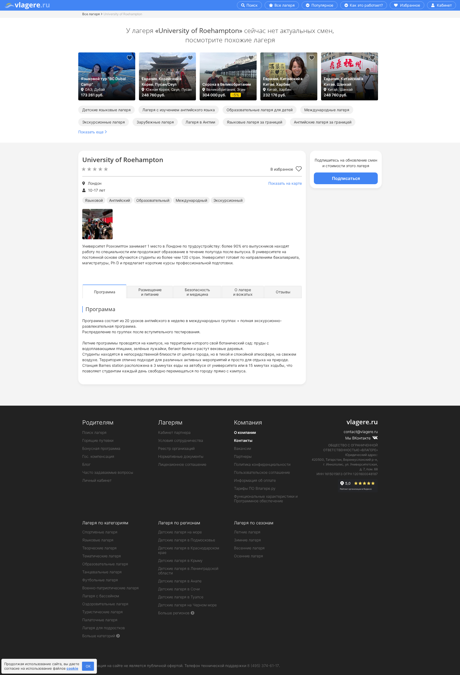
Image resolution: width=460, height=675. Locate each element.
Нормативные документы (180, 456)
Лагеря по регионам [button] (179, 522)
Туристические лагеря (102, 612)
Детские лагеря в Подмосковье (186, 540)
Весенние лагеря (249, 548)
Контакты (243, 440)
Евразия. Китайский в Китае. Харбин (283, 81)
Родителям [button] (97, 422)
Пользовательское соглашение (262, 472)
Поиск (251, 5)
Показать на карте (285, 183)
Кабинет (444, 5)
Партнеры (243, 456)
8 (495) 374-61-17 (263, 665)
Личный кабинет (97, 480)
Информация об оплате (255, 480)
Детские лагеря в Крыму (180, 560)
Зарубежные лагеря (155, 122)
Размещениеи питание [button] (150, 292)
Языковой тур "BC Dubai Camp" (103, 81)
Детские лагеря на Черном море (187, 605)
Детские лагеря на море (180, 532)
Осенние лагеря (248, 556)
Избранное (409, 5)
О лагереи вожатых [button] (243, 292)
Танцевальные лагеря (102, 572)
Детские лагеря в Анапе (180, 581)
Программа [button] (104, 292)
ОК (88, 666)
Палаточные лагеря (99, 620)
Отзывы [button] (283, 292)
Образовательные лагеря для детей (260, 110)
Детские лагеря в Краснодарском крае (188, 550)
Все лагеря (284, 5)
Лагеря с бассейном (100, 596)
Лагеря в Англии (200, 122)
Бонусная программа (101, 448)
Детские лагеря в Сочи (179, 589)
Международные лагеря (326, 110)
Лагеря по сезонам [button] (253, 522)
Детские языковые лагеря (106, 110)
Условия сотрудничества (180, 440)
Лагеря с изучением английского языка (178, 110)
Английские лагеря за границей (322, 122)
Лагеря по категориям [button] (105, 522)
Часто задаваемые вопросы (107, 472)
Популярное (321, 5)
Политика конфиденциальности (262, 464)
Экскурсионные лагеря (103, 122)
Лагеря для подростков (103, 627)
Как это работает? (366, 5)
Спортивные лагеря (99, 532)
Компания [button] (248, 422)
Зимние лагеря (247, 540)
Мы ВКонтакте (358, 438)
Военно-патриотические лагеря (110, 588)
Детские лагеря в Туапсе (180, 597)
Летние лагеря (247, 532)
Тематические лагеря (101, 556)
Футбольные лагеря (100, 580)
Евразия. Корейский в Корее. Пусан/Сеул (162, 81)
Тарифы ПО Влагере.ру (255, 488)
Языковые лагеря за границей (254, 122)
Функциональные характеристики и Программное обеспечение (266, 498)
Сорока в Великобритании (226, 84)
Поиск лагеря (94, 432)
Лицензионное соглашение (182, 464)
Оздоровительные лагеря (105, 604)
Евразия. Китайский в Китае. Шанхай (343, 81)
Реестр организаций (176, 448)
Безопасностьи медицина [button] (197, 292)
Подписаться (346, 178)
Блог (86, 464)
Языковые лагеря (97, 540)
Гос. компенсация (98, 456)
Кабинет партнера (174, 432)
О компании (245, 432)
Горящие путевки (97, 440)
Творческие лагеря (99, 548)
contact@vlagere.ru (361, 431)
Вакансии (242, 448)
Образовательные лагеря (105, 564)
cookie (72, 668)
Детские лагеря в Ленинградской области (188, 570)
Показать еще (91, 132)
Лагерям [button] (170, 422)
